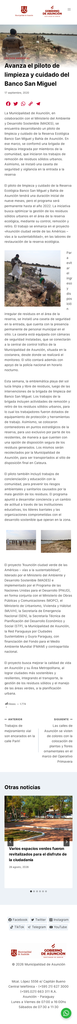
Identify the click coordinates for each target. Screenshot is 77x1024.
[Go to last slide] (10, 841)
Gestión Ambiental (17, 58)
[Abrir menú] (69, 9)
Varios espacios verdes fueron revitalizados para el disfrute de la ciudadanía (38, 854)
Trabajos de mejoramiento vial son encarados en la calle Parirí (19, 730)
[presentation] (38, 818)
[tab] (31, 891)
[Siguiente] (67, 841)
